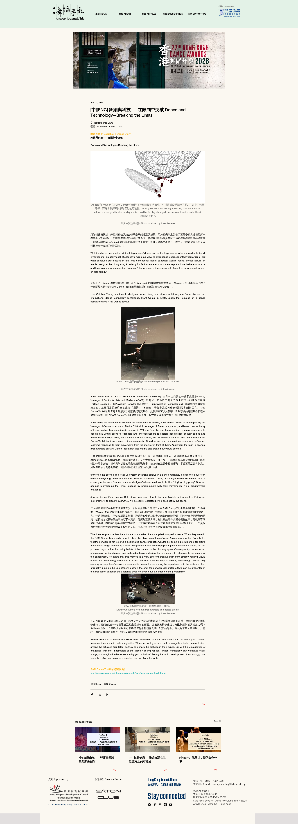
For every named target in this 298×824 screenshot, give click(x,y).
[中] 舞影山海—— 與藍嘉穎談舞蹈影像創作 (96, 759)
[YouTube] (170, 804)
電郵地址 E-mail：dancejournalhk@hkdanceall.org (219, 784)
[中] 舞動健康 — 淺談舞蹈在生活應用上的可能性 (147, 759)
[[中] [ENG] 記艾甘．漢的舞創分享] (198, 739)
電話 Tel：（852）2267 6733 (208, 781)
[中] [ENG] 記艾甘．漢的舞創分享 (198, 759)
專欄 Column (110, 684)
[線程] (165, 804)
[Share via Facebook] (91, 694)
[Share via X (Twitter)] (99, 694)
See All (217, 721)
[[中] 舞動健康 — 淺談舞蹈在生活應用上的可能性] (147, 739)
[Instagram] (160, 804)
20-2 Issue (96, 684)
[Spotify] (149, 804)
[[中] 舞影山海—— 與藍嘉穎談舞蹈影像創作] (97, 739)
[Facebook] (155, 804)
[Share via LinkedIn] (107, 694)
